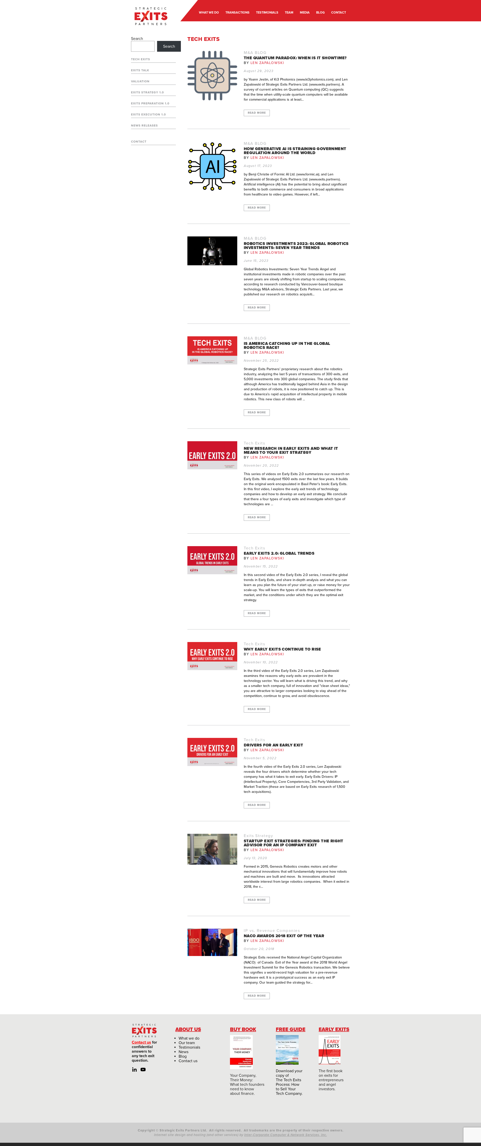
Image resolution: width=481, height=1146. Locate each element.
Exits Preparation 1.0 (150, 103)
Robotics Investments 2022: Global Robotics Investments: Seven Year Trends (296, 245)
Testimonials (189, 1047)
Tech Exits (140, 59)
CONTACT (338, 13)
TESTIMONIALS (267, 13)
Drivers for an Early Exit (273, 745)
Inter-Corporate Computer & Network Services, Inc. (285, 1135)
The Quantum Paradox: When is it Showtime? (295, 57)
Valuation (140, 81)
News (183, 1051)
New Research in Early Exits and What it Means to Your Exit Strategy (291, 450)
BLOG (320, 13)
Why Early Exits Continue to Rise (282, 649)
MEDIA (305, 13)
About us (188, 1030)
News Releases (144, 125)
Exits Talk (140, 70)
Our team (187, 1042)
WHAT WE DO (209, 13)
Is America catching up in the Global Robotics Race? (287, 345)
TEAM (289, 13)
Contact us (141, 1042)
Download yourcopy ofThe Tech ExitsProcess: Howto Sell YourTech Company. (289, 1082)
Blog (183, 1056)
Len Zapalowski (267, 63)
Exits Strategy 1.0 (147, 92)
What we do (189, 1038)
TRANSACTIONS (237, 13)
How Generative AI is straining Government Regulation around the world (295, 150)
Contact (139, 141)
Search (137, 38)
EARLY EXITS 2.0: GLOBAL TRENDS (279, 553)
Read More (257, 112)
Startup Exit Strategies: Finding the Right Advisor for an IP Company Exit (293, 843)
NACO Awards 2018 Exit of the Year (284, 935)
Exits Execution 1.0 (148, 114)
